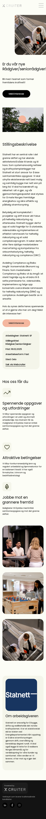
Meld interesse (16, 93)
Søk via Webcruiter (16, 364)
